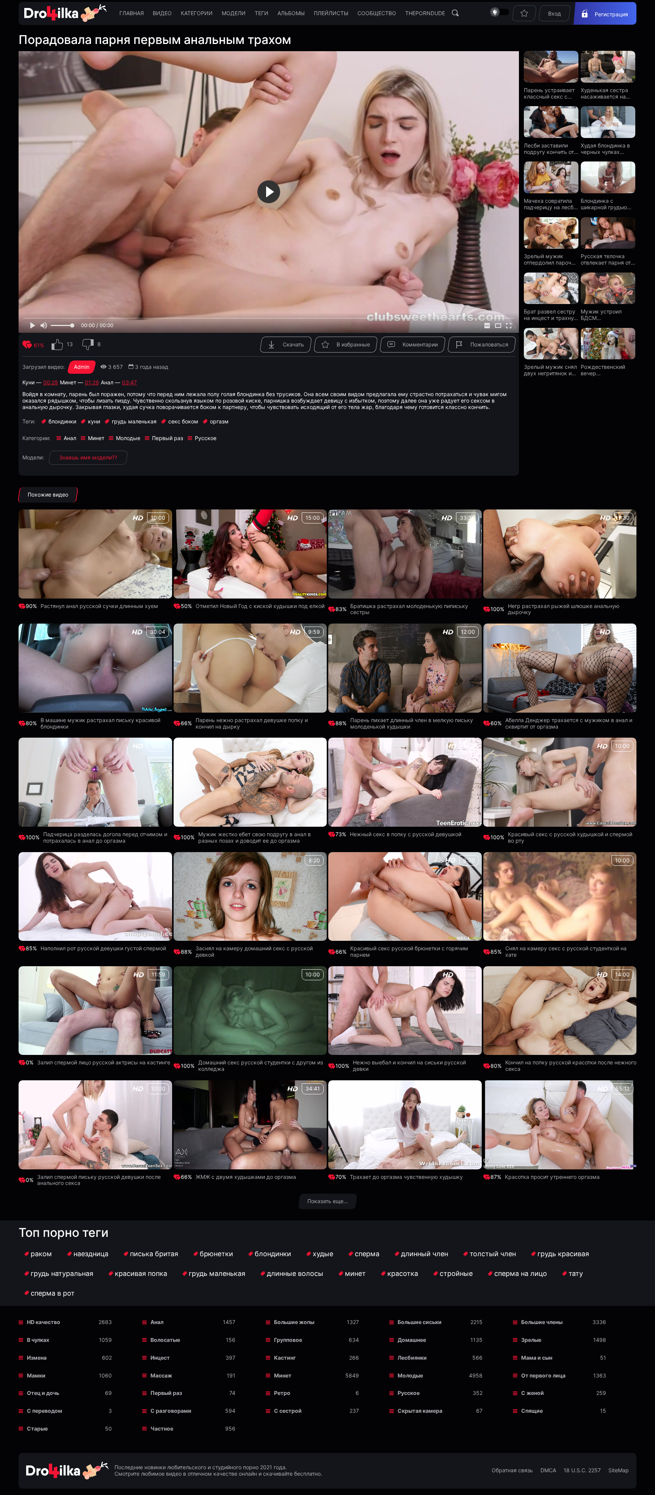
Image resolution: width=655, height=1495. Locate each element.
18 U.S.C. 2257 (582, 1470)
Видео (162, 13)
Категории (197, 13)
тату (576, 1273)
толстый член (493, 1254)
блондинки (273, 1254)
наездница (91, 1254)
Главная (131, 13)
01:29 (92, 382)
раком (41, 1254)
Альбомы (291, 13)
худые (323, 1254)
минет (355, 1273)
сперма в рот (53, 1293)
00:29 (50, 382)
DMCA (548, 1470)
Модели (234, 13)
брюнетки (216, 1254)
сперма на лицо (520, 1273)
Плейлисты (331, 13)
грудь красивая (563, 1254)
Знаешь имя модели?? (88, 457)
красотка (402, 1273)
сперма (367, 1254)
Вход (554, 13)
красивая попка (141, 1273)
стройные (456, 1273)
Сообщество (376, 13)
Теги (261, 13)
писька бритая (154, 1254)
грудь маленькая (217, 1273)
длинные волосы (295, 1273)
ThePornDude (425, 13)
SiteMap (618, 1470)
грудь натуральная (62, 1273)
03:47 (129, 382)
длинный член (424, 1254)
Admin (81, 367)
